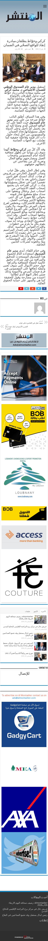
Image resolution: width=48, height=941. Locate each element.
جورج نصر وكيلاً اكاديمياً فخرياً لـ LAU (19, 653)
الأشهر (35, 611)
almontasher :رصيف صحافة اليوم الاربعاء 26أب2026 (19, 617)
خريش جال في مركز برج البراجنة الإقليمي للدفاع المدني (25, 626)
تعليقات (27, 611)
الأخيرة (43, 611)
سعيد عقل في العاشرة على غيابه (31, 322)
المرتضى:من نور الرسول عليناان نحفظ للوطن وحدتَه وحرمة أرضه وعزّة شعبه (18, 644)
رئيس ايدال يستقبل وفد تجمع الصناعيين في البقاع (25, 915)
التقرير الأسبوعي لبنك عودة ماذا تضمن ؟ (16, 327)
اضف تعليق (28, 49)
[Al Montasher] (24, 16)
